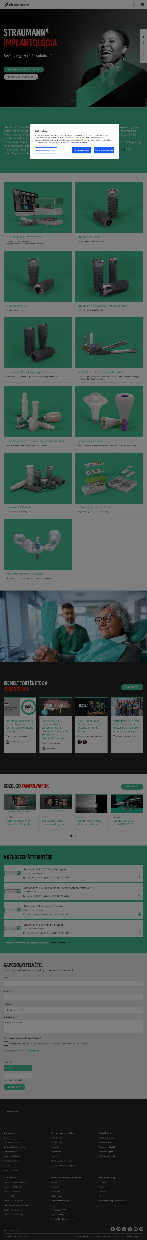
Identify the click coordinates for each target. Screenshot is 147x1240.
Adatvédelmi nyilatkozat (79, 142)
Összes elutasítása (82, 150)
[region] (74, 141)
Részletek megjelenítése (45, 150)
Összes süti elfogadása (104, 150)
